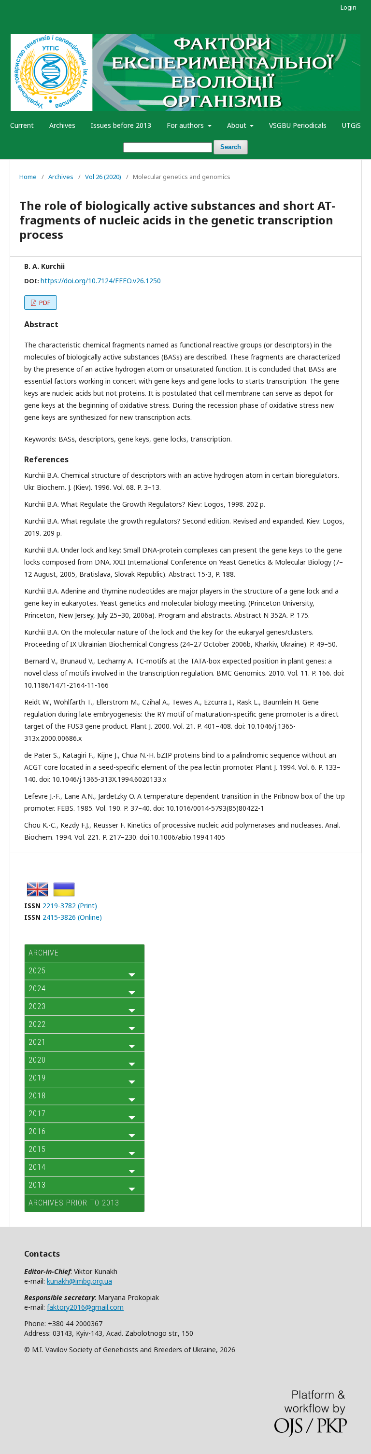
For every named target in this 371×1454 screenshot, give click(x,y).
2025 (37, 970)
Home (28, 176)
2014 (37, 1167)
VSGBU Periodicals (298, 125)
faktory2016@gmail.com (85, 1307)
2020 (37, 1060)
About (237, 125)
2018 (37, 1095)
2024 (37, 988)
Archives (62, 125)
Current (22, 125)
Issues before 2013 (121, 125)
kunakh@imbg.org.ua (79, 1281)
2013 (37, 1185)
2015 (37, 1149)
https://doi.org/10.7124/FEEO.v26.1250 (101, 280)
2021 (37, 1042)
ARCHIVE (44, 952)
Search (230, 147)
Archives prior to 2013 (74, 1202)
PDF (44, 302)
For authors (186, 125)
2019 (37, 1077)
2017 (37, 1113)
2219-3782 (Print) (70, 905)
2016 (37, 1131)
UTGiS (351, 125)
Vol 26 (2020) (103, 176)
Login (349, 7)
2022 (37, 1024)
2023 (37, 1006)
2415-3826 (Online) (72, 917)
